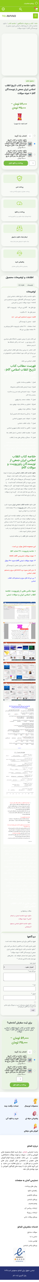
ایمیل (33, 994)
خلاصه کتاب (12, 23)
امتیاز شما (33, 963)
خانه (36, 23)
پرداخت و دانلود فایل (16, 163)
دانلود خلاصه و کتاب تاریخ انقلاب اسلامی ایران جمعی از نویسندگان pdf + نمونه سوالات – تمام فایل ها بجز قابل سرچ (16, 153)
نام (34, 985)
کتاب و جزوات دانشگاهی (25, 23)
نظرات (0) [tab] (21, 285)
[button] (20, 9)
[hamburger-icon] (35, 15)
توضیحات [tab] (30, 285)
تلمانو (25, 1152)
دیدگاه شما (32, 971)
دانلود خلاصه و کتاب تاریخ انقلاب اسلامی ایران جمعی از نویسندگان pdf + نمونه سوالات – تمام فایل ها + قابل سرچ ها (16, 142)
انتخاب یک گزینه (21, 136)
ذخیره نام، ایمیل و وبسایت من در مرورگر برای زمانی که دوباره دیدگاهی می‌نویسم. (20, 1005)
